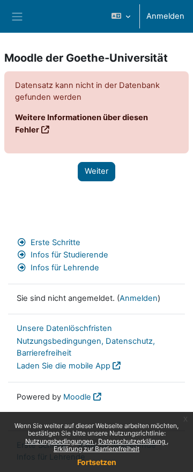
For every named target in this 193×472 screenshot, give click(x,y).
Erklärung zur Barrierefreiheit (96, 449)
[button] (121, 16)
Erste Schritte (55, 242)
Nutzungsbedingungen (60, 441)
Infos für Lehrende (65, 267)
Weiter (96, 171)
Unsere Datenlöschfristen (64, 328)
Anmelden (165, 16)
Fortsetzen (96, 462)
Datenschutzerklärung (132, 441)
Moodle (77, 397)
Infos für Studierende (69, 255)
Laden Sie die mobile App (63, 366)
